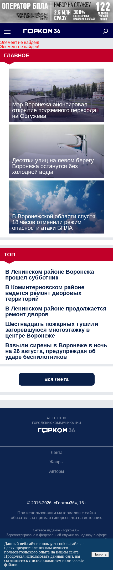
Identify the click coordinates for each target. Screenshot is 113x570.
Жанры (56, 462)
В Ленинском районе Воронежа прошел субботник (49, 275)
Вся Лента (56, 379)
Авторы (56, 471)
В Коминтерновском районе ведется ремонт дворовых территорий (44, 293)
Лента (57, 452)
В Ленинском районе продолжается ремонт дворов (55, 311)
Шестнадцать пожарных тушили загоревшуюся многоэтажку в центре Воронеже (51, 330)
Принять (100, 554)
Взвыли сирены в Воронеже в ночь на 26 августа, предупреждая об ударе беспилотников (56, 351)
